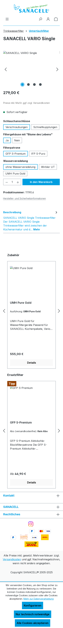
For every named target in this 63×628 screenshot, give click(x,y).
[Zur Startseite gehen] (31, 8)
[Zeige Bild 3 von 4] (34, 84)
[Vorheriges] (5, 69)
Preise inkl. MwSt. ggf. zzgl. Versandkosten (26, 103)
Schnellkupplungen (45, 127)
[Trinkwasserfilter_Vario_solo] (31, 69)
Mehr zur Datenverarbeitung (38, 598)
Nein (17, 140)
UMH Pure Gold (15, 173)
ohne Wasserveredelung (20, 167)
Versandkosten (12, 559)
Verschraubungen (16, 127)
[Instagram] (30, 523)
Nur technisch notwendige (32, 614)
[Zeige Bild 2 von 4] (28, 84)
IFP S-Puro (38, 153)
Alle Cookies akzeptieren (32, 623)
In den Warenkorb (41, 182)
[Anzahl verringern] (6, 182)
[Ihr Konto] (48, 19)
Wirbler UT (48, 167)
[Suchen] (40, 19)
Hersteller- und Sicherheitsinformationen (24, 198)
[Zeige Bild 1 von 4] (22, 84)
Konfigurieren (32, 605)
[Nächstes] (57, 69)
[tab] (30, 220)
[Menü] (7, 19)
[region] (31, 69)
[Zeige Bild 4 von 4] (40, 84)
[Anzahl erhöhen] (18, 182)
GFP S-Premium (15, 153)
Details (31, 362)
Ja (7, 140)
